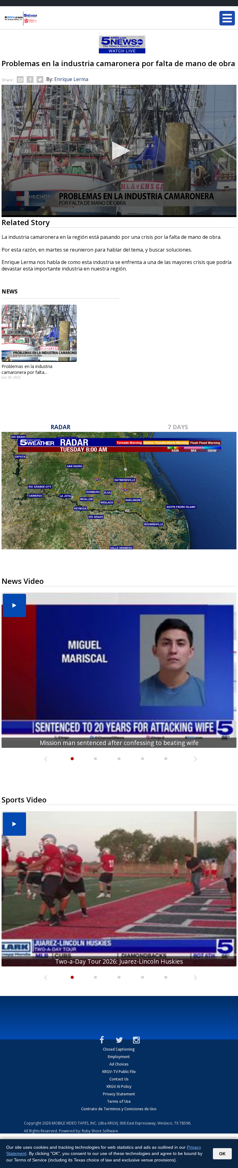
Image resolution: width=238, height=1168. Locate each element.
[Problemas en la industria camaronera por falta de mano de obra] (39, 333)
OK (222, 1153)
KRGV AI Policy (119, 1086)
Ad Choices (119, 1064)
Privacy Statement (119, 1094)
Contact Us (119, 1079)
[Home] (42, 18)
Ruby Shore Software (100, 1131)
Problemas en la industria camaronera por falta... (27, 369)
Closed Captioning (119, 1049)
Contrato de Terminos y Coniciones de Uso (118, 1108)
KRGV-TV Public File (119, 1071)
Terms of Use (119, 1101)
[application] (119, 151)
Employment (119, 1056)
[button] (119, 150)
